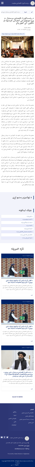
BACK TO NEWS (17, 397)
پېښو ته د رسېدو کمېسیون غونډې (26, 419)
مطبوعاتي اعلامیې (12, 418)
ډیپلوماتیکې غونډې (29, 416)
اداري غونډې (31, 423)
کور (32, 12)
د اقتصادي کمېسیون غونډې (28, 413)
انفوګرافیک (14, 425)
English (17, 465)
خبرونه (25, 12)
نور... (31, 295)
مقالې (15, 422)
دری (12, 465)
